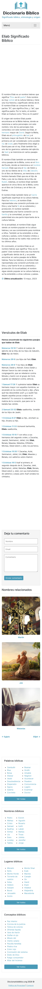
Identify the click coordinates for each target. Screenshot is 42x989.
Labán (21, 829)
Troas (20, 834)
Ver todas (21, 799)
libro (37, 162)
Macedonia (29, 893)
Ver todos (21, 849)
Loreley (10, 840)
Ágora (9, 787)
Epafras (10, 829)
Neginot (27, 776)
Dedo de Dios (13, 955)
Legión (27, 787)
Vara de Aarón (13, 932)
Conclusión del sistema (17, 952)
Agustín (21, 820)
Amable (27, 773)
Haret (26, 882)
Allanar (10, 776)
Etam (26, 885)
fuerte (34, 195)
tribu (25, 171)
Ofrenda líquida (14, 930)
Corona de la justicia (16, 924)
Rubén (4, 182)
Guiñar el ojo (12, 935)
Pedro (9, 818)
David (21, 132)
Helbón (10, 885)
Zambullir (11, 767)
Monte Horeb (13, 874)
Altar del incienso (14, 960)
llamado (5, 168)
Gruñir (27, 770)
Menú (7, 25)
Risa (9, 770)
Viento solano (13, 941)
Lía (8, 834)
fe (18, 206)
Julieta (21, 837)
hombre (36, 165)
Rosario (21, 823)
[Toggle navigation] (35, 25)
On (25, 879)
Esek (26, 871)
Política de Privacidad (17, 985)
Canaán (27, 876)
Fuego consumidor (15, 957)
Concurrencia (30, 784)
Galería (10, 790)
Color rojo (11, 949)
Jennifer (22, 840)
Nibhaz (10, 820)
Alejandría (28, 890)
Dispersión (11, 784)
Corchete (11, 792)
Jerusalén (11, 893)
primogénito (17, 135)
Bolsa (9, 773)
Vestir (9, 778)
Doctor (27, 792)
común (12, 100)
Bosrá (9, 890)
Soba (9, 882)
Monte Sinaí (29, 868)
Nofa (9, 871)
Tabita (10, 843)
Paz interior (12, 921)
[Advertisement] (21, 67)
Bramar (27, 767)
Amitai (10, 832)
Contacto (30, 985)
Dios (12, 97)
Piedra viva (12, 946)
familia (5, 214)
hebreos (13, 200)
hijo (25, 168)
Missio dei (11, 938)
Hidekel (27, 888)
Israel (10, 144)
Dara (9, 837)
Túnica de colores (15, 927)
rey (3, 144)
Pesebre (28, 781)
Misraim (10, 868)
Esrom (21, 818)
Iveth (20, 826)
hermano (5, 132)
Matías (21, 832)
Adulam (10, 888)
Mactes (27, 874)
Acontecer (28, 778)
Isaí (27, 135)
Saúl (6, 152)
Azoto (9, 896)
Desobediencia (13, 781)
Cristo (9, 823)
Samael (10, 826)
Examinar (28, 790)
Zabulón (33, 171)
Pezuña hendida (14, 943)
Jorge (21, 843)
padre (22, 97)
